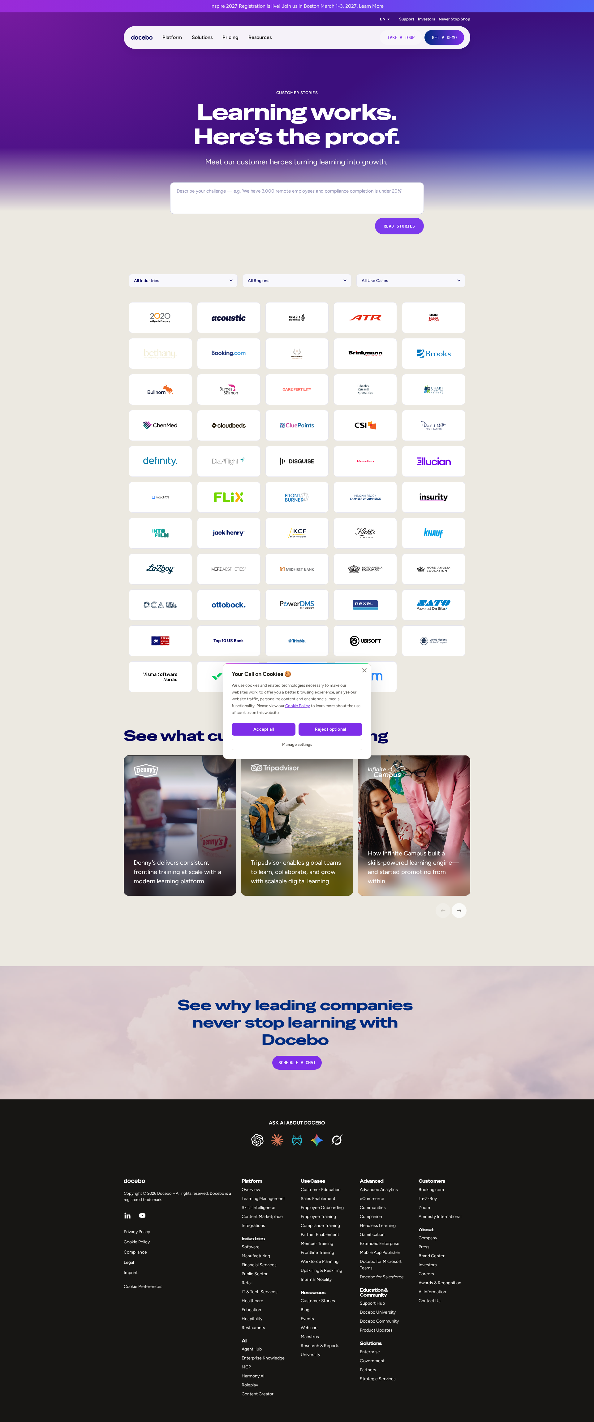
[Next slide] (459, 910)
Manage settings (297, 744)
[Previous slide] (443, 910)
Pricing (230, 37)
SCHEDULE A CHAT (297, 1062)
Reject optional (330, 729)
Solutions (202, 37)
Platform (172, 37)
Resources (260, 37)
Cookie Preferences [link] (143, 1286)
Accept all (263, 729)
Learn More (371, 6)
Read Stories (399, 226)
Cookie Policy (297, 705)
